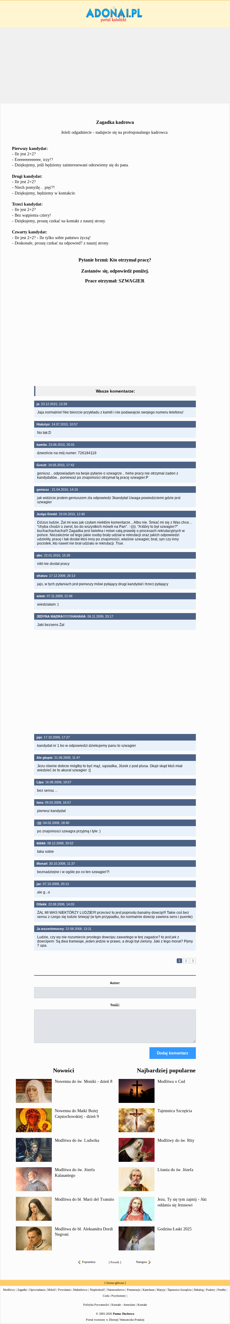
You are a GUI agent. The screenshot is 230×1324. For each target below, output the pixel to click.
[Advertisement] (115, 335)
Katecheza (148, 1289)
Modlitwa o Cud (171, 1081)
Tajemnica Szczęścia (175, 1111)
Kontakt (142, 1304)
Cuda (106, 1295)
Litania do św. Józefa (175, 1170)
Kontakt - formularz (123, 1304)
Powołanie (64, 1289)
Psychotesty (118, 1295)
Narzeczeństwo (116, 1289)
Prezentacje (133, 1289)
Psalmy (210, 1289)
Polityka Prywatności (96, 1304)
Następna (141, 1262)
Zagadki (22, 1289)
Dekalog (199, 1289)
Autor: (115, 983)
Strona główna (115, 1283)
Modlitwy (9, 1289)
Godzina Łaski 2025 (175, 1229)
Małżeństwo (80, 1289)
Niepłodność (97, 1289)
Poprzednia (88, 1262)
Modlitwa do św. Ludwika (77, 1140)
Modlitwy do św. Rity (176, 1140)
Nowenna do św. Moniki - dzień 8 (83, 1081)
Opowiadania (37, 1289)
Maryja (161, 1289)
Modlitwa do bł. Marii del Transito (84, 1199)
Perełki (221, 1289)
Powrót (115, 1262)
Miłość (51, 1289)
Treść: (115, 1005)
